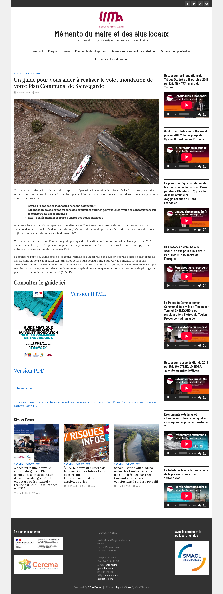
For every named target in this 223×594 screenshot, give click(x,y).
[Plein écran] (205, 114)
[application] (186, 105)
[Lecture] (168, 114)
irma (37, 92)
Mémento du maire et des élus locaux (111, 33)
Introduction (23, 388)
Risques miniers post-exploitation (133, 51)
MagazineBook (123, 587)
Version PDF (29, 370)
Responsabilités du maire (111, 59)
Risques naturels (59, 51)
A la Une (18, 73)
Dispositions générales (175, 51)
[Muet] (199, 114)
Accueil (38, 51)
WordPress (94, 587)
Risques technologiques (90, 51)
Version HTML (88, 294)
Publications (33, 73)
